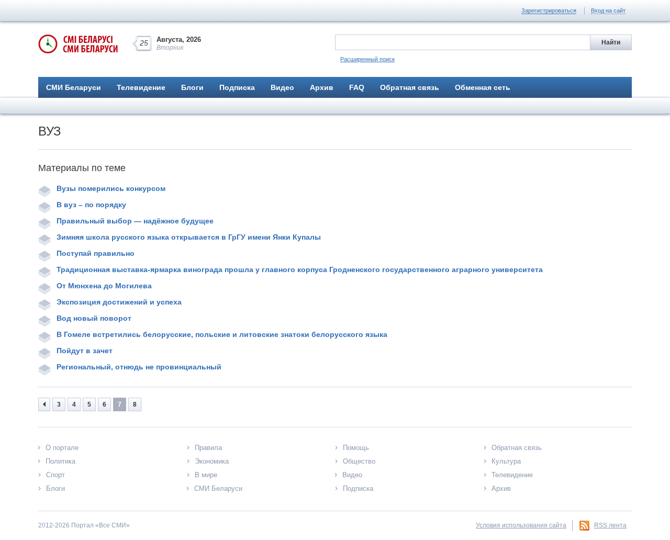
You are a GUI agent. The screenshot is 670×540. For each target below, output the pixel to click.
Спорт (55, 475)
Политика (60, 461)
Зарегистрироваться (548, 10)
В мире (206, 475)
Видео (282, 87)
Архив (321, 87)
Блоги (192, 87)
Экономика (212, 461)
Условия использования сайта (521, 525)
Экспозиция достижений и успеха (119, 302)
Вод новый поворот (94, 318)
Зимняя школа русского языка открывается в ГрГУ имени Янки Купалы (189, 237)
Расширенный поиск (367, 59)
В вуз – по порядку (91, 204)
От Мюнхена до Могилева (104, 286)
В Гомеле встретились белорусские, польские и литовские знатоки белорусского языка (222, 334)
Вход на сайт (608, 10)
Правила (208, 448)
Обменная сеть (482, 87)
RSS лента (610, 525)
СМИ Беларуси (73, 87)
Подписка (237, 87)
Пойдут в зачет (85, 350)
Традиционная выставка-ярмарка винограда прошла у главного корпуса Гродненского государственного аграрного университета (300, 269)
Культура (506, 461)
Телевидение (141, 87)
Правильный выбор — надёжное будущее (135, 221)
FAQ (356, 87)
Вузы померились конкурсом (111, 188)
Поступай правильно (96, 253)
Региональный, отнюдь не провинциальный (139, 367)
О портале (62, 448)
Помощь (356, 448)
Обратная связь (409, 87)
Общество (359, 461)
